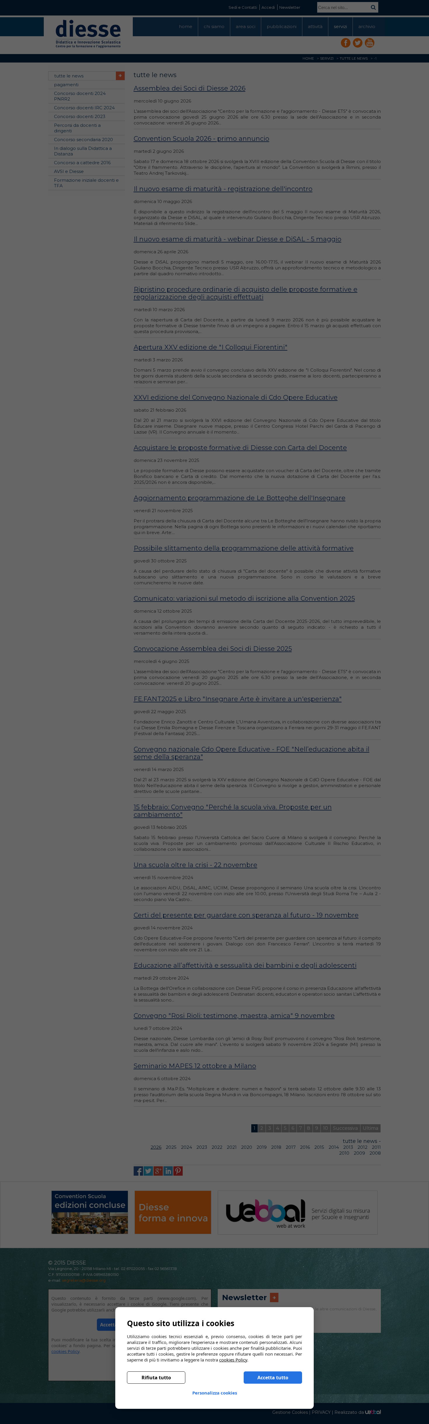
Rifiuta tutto (156, 1377)
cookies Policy (233, 1360)
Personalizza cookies (214, 1393)
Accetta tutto (272, 1377)
